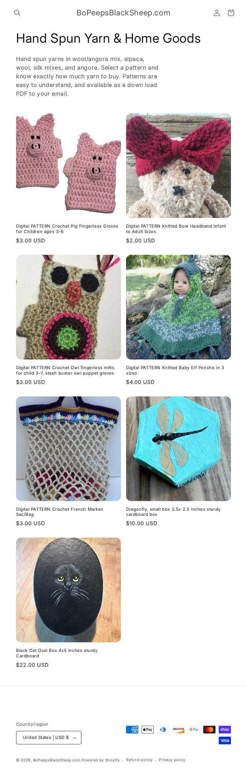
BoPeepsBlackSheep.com (57, 760)
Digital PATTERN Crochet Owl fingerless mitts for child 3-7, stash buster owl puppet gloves (65, 370)
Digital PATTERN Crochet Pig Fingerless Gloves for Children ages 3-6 (67, 228)
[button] (17, 13)
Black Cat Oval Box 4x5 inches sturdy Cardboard (57, 653)
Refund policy (139, 760)
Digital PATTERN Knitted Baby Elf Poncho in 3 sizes (175, 370)
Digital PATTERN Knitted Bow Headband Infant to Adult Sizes (176, 228)
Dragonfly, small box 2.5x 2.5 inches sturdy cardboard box (173, 512)
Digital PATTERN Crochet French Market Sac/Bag (59, 512)
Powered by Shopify (101, 760)
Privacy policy (172, 760)
